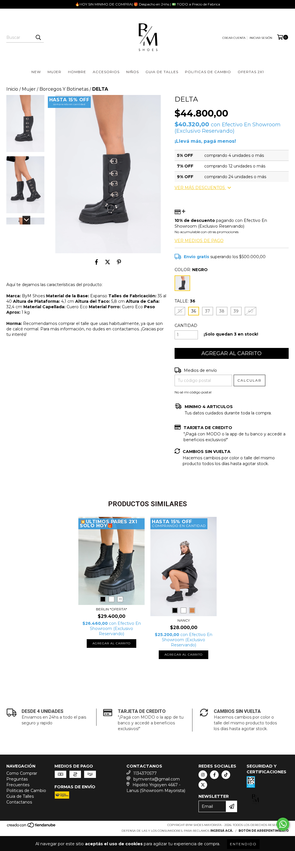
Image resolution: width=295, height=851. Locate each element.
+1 (120, 599)
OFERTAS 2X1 (251, 72)
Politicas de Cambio (26, 790)
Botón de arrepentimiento (264, 831)
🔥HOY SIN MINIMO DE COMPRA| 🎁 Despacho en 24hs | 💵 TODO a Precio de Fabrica (147, 4)
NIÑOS (132, 72)
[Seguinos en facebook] (214, 774)
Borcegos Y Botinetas (63, 89)
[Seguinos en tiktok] (226, 774)
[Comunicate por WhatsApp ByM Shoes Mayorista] (283, 824)
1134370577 (145, 773)
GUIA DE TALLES (161, 72)
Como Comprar (21, 773)
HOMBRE (77, 72)
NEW (36, 72)
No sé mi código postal (193, 392)
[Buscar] (38, 37)
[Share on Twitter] (107, 262)
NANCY (183, 620)
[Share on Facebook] (96, 262)
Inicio (12, 89)
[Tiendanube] (31, 827)
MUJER (54, 72)
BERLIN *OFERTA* (111, 609)
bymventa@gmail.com (156, 779)
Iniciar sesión (260, 38)
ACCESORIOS (106, 72)
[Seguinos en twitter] (202, 784)
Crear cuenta (233, 38)
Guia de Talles (20, 796)
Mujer (29, 89)
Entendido (243, 844)
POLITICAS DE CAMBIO (208, 72)
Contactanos (19, 802)
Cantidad (186, 325)
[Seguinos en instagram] (202, 774)
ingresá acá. (221, 831)
